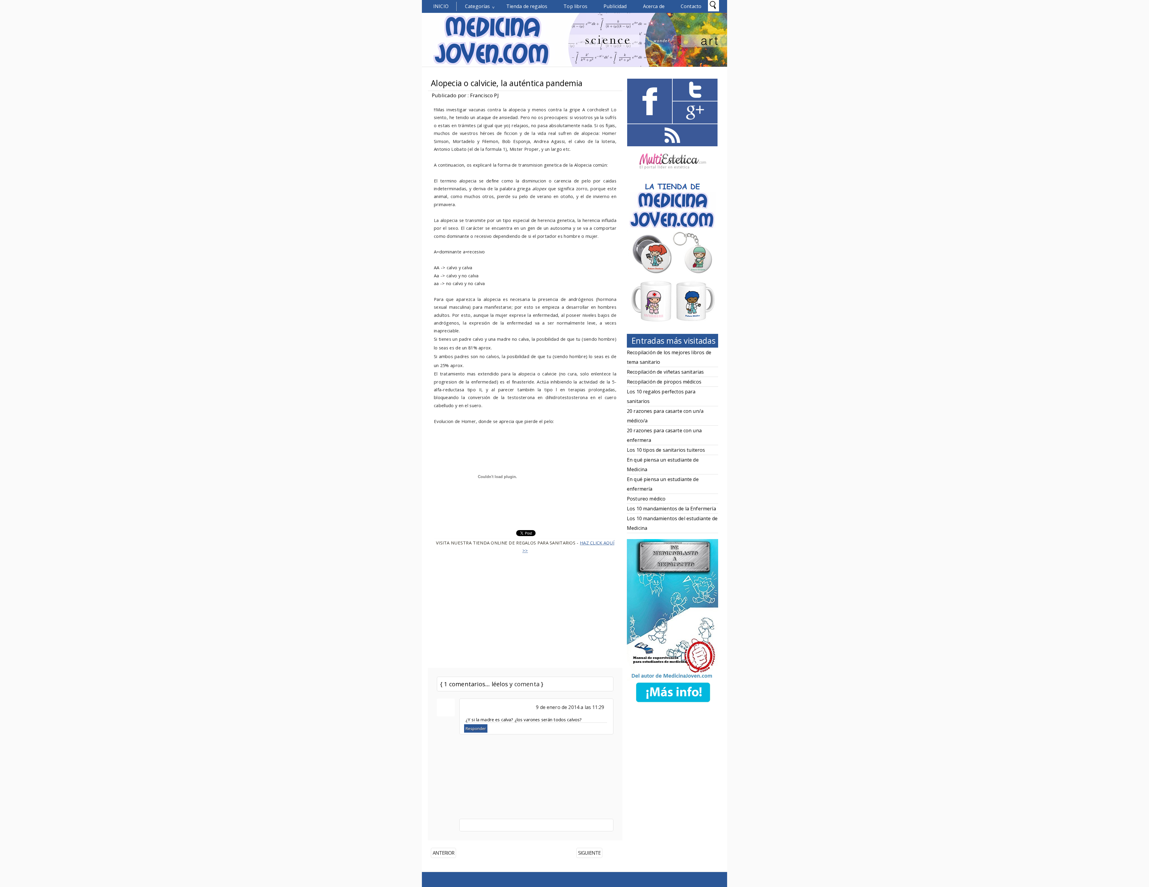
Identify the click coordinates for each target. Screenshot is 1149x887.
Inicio (441, 6)
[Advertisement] (525, 607)
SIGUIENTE (589, 853)
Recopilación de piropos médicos (664, 381)
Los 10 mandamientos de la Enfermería (671, 508)
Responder (476, 728)
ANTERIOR (443, 853)
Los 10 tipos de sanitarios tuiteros (666, 450)
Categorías (477, 6)
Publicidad (615, 6)
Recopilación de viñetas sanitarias (665, 372)
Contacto (691, 6)
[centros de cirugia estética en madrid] (672, 171)
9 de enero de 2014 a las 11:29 (570, 707)
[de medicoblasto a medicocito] (673, 703)
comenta (526, 684)
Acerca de (654, 6)
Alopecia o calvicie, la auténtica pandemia (506, 83)
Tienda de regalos (527, 6)
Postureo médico (646, 498)
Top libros (575, 6)
